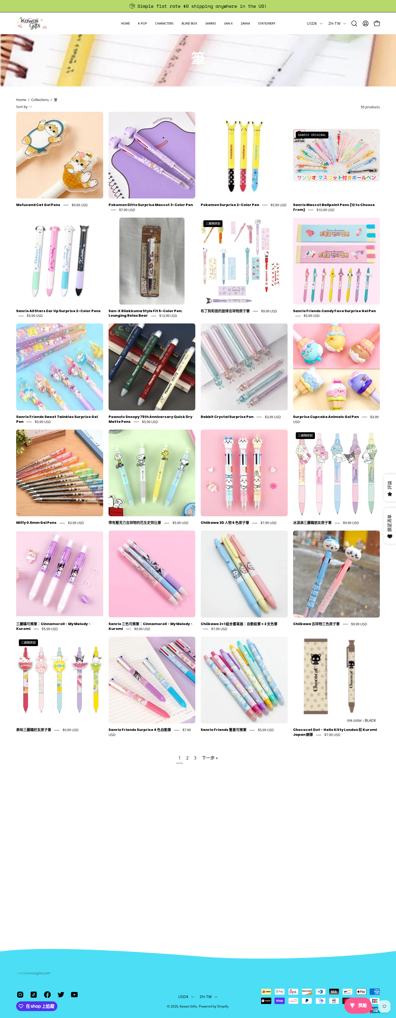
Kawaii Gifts (188, 1006)
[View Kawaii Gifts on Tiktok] (33, 995)
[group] (198, 6)
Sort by (22, 106)
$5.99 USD (278, 205)
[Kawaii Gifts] (32, 23)
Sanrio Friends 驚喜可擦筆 (223, 730)
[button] (142, 23)
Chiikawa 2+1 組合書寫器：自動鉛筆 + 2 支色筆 (239, 623)
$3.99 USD (273, 416)
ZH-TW (334, 23)
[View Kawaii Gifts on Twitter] (60, 995)
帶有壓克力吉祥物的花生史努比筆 (135, 522)
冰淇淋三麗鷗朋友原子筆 (312, 522)
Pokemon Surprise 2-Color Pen (230, 204)
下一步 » (210, 758)
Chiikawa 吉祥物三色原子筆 (316, 623)
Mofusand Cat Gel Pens (38, 204)
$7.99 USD (127, 209)
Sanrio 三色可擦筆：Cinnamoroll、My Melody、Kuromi (151, 626)
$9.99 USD (80, 205)
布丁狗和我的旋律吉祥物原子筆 (225, 310)
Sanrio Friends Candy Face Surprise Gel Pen (334, 310)
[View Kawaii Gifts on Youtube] (73, 995)
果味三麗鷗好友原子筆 (33, 730)
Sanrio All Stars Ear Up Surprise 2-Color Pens (58, 310)
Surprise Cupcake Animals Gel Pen (326, 416)
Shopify (222, 1006)
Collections (40, 99)
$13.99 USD (168, 315)
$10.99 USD (325, 209)
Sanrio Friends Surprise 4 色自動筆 (140, 730)
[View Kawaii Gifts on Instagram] (19, 995)
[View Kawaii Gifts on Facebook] (46, 995)
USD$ (312, 23)
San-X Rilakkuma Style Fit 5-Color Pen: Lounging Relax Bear (145, 313)
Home (21, 99)
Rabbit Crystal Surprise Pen (227, 416)
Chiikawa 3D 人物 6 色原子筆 (225, 522)
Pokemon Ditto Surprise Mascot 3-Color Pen (151, 204)
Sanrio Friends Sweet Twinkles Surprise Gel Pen (57, 419)
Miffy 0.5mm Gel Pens (36, 522)
